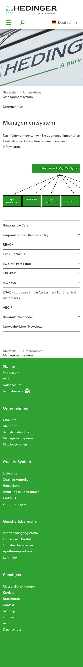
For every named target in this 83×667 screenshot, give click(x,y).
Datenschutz (12, 385)
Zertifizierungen (14, 504)
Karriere (8, 592)
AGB (6, 379)
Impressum (11, 372)
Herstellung (11, 486)
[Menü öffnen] (8, 23)
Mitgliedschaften (15, 444)
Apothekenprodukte (17, 551)
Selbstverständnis (16, 432)
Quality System (17, 461)
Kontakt (8, 605)
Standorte (10, 426)
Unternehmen (33, 92)
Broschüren (11, 599)
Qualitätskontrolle (15, 479)
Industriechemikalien (18, 545)
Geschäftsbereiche (20, 521)
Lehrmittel (10, 557)
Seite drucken (13, 391)
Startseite (10, 92)
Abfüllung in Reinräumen (21, 492)
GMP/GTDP (11, 498)
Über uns (9, 420)
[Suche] (22, 23)
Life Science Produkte (18, 539)
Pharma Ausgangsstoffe (20, 533)
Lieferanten (11, 473)
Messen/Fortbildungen (19, 586)
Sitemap (9, 366)
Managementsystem (18, 97)
